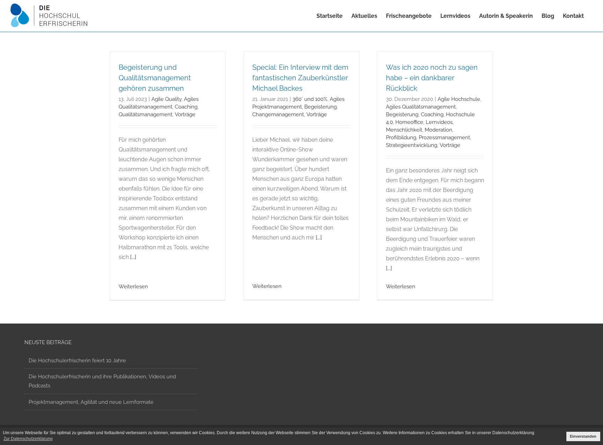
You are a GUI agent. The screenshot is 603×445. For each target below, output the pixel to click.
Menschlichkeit (404, 130)
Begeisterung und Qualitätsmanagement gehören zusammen (155, 77)
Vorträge (185, 114)
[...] (133, 257)
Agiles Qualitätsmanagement (421, 107)
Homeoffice (409, 122)
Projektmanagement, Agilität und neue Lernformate (91, 402)
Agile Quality (166, 99)
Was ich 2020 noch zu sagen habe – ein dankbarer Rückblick (432, 77)
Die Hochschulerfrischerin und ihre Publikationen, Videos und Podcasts (102, 380)
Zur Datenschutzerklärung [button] (28, 438)
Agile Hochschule (459, 99)
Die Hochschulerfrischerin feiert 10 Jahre (77, 360)
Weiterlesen (133, 286)
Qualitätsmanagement (145, 114)
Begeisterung (320, 107)
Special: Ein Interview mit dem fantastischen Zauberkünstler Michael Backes (300, 77)
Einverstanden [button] (583, 436)
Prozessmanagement (444, 137)
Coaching (186, 107)
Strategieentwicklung (411, 145)
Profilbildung (401, 137)
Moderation (438, 130)
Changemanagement (278, 114)
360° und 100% (309, 99)
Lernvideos (439, 122)
